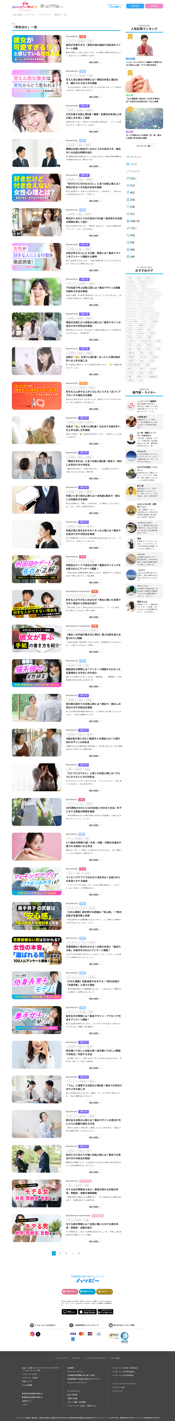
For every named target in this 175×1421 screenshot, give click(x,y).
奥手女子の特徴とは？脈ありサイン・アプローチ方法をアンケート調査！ (93, 1018)
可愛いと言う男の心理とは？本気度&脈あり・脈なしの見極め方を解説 (93, 498)
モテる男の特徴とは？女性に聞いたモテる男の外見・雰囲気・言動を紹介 (92, 1226)
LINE (130, 278)
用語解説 (131, 357)
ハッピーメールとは (29, 1374)
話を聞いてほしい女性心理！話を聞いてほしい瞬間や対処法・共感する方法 (93, 1053)
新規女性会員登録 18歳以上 (32, 1394)
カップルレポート (74, 1391)
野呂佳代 (131, 380)
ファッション (149, 309)
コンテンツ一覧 (118, 1387)
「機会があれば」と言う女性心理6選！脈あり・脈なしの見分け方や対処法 (94, 463)
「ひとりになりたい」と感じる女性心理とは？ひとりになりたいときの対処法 (93, 775)
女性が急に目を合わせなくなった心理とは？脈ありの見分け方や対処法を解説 (93, 532)
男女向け (155, 357)
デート (82, 561)
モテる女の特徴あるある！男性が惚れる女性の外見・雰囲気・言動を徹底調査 (92, 1191)
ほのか (144, 286)
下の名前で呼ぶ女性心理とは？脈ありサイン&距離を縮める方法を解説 (93, 290)
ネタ (151, 301)
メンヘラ (131, 317)
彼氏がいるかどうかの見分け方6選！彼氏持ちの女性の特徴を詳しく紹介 (94, 220)
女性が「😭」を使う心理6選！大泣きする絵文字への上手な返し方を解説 (93, 428)
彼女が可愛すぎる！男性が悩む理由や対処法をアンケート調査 (93, 47)
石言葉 (152, 361)
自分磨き (154, 368)
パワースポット (134, 309)
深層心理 (84, 106)
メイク (144, 313)
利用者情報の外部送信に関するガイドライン (84, 1379)
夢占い (150, 329)
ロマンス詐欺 (133, 321)
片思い (83, 383)
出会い (70, 873)
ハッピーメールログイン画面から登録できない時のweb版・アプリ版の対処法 (144, 63)
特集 (132, 242)
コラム (133, 164)
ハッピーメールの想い (30, 1378)
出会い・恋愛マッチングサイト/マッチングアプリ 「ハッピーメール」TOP (40, 1369)
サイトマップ (117, 1391)
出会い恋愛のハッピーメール (23, 15)
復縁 (149, 337)
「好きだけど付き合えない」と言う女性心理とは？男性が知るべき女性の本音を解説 (93, 186)
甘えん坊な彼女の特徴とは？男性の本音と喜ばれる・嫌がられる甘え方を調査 (92, 82)
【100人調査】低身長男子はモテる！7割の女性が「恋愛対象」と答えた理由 (92, 983)
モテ (81, 804)
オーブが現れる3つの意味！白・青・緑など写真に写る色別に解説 (143, 136)
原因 (70, 769)
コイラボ (140, 294)
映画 (139, 349)
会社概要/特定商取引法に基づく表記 (81, 1375)
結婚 (147, 365)
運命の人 (140, 376)
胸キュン (131, 368)
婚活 (132, 192)
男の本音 (143, 357)
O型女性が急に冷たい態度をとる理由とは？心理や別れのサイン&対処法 (93, 741)
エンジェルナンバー (149, 290)
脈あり (143, 368)
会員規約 (70, 1368)
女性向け (152, 333)
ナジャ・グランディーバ (136, 301)
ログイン (105, 1291)
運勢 (130, 376)
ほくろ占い (132, 286)
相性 (142, 361)
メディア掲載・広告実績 (76, 1402)
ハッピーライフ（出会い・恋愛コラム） (82, 1406)
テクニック (72, 75)
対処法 (90, 41)
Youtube (131, 282)
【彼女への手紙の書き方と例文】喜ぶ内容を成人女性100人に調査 (93, 637)
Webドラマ (150, 278)
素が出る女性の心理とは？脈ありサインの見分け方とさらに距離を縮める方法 (93, 1122)
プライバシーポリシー (75, 1372)
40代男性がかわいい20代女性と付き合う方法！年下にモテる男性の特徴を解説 (94, 810)
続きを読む (94, 62)
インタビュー (133, 290)
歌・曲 (149, 349)
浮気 (158, 349)
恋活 (82, 557)
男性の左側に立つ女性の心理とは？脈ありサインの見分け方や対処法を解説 (93, 324)
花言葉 (131, 372)
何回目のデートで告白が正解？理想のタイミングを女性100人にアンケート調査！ (93, 567)
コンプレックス (73, 908)
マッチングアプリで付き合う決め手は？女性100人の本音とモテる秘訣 (93, 879)
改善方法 (149, 345)
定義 (132, 199)
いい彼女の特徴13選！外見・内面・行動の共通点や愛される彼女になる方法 (93, 844)
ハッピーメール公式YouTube (122, 1375)
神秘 (129, 132)
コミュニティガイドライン (77, 1383)
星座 (130, 349)
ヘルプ (24, 1405)
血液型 (141, 372)
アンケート (85, 1181)
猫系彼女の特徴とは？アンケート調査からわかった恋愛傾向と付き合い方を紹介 (93, 671)
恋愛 (82, 37)
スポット (131, 298)
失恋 (132, 185)
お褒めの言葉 (72, 1398)
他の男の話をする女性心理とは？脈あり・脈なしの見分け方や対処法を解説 (93, 706)
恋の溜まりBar (146, 341)
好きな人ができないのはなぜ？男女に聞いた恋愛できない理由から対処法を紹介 (93, 602)
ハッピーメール (146, 305)
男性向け (89, 110)
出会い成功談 (72, 1395)
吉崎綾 (140, 329)
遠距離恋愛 (153, 376)
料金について (27, 1381)
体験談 (154, 321)
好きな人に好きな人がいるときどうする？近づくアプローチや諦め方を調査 (93, 394)
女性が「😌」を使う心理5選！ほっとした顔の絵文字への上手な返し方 (93, 359)
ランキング (153, 317)
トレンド (135, 171)
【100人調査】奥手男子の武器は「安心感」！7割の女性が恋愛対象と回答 (94, 914)
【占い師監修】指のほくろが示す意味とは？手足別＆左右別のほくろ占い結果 (143, 100)
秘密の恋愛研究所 (134, 365)
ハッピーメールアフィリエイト (124, 1384)
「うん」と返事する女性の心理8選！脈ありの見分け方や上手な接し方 (94, 1087)
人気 (144, 321)
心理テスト (132, 341)
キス (130, 294)
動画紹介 (142, 325)
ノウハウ (71, 41)
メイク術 (155, 313)
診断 (129, 95)
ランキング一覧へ (144, 146)
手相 (139, 345)
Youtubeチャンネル (146, 282)
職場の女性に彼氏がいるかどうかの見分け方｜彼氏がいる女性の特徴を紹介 (93, 151)
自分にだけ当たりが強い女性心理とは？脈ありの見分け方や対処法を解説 (93, 1157)
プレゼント (83, 596)
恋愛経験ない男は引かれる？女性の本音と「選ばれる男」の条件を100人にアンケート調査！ (93, 949)
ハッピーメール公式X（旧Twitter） (125, 1368)
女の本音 (81, 41)
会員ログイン (27, 1401)
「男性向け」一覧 (59, 15)
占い (152, 325)
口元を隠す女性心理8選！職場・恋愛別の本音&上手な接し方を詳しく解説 (94, 116)
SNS (139, 278)
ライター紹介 (115, 1358)
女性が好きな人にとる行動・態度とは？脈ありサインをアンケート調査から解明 (93, 255)
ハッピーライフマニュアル (95, 1358)
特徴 (82, 71)
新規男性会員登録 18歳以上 (32, 1397)
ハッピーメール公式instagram (123, 1372)
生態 (91, 75)
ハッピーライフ (43, 15)
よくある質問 (27, 1385)
